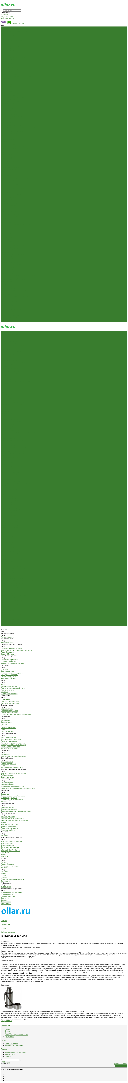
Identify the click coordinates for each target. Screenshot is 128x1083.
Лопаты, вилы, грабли (9, 96)
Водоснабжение (7, 109)
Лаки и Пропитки (7, 33)
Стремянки (5, 171)
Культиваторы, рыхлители (11, 94)
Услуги (3, 1040)
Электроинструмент (8, 52)
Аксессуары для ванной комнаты (13, 107)
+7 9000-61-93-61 (7, 18)
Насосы (4, 82)
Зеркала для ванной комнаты (12, 114)
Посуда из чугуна (7, 60)
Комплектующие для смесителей (13, 116)
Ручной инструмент (8, 50)
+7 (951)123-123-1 (7, 17)
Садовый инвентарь (8, 92)
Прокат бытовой (11, 1044)
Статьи (7, 1031)
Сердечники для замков (10, 167)
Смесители (5, 130)
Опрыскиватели (7, 84)
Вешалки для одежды (9, 141)
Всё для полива (6, 80)
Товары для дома (7, 287)
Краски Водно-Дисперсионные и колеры (16, 31)
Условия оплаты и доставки (15, 1053)
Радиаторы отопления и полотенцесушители (18, 128)
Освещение (5, 213)
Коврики (4, 150)
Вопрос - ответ (10, 1054)
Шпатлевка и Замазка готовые (12, 41)
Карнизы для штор (8, 145)
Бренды (8, 1056)
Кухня (3, 201)
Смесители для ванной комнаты (13, 131)
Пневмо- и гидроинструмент (12, 46)
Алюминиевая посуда (9, 56)
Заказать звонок (121, 1066)
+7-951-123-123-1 (120, 1064)
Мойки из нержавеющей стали (12, 126)
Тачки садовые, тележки (10, 101)
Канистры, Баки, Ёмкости (10, 169)
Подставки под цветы (9, 156)
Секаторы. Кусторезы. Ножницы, (13, 99)
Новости (8, 1029)
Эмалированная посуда (9, 63)
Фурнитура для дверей (9, 317)
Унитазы (4, 137)
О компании (5, 1026)
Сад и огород (5, 226)
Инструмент (5, 190)
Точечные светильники (10, 69)
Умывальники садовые (9, 103)
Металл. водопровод (8, 111)
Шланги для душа (7, 120)
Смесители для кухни (9, 133)
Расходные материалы (9, 48)
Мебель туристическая (9, 75)
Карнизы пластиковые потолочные (14, 148)
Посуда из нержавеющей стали (13, 58)
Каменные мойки (7, 124)
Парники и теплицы (8, 86)
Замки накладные (7, 166)
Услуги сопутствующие (14, 1046)
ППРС (3, 113)
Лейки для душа (7, 118)
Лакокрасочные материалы (11, 29)
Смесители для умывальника (12, 135)
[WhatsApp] (9, 24)
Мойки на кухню (7, 122)
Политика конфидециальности (16, 1035)
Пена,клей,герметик (8, 39)
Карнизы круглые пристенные (12, 147)
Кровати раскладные (9, 154)
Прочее (3, 88)
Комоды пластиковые (9, 152)
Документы (9, 1037)
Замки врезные (7, 164)
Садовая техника (7, 90)
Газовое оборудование (9, 73)
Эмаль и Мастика (7, 35)
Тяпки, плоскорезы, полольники (13, 97)
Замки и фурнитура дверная (11, 162)
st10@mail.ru (5, 14)
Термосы (4, 61)
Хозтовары (5, 307)
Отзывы (8, 1033)
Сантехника (5, 253)
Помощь (4, 1049)
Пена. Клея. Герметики (9, 37)
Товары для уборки (8, 158)
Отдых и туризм (7, 219)
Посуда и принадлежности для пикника (16, 77)
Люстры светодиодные (10, 67)
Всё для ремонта (7, 175)
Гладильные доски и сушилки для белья (16, 143)
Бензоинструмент (8, 44)
